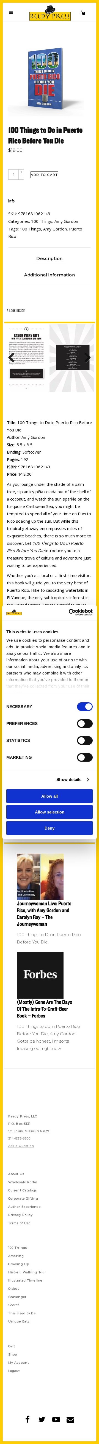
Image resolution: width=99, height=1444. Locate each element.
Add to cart (44, 175)
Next (85, 358)
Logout (14, 1371)
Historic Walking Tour (27, 1272)
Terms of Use (19, 1223)
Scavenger (17, 1297)
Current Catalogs (22, 1190)
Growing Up (18, 1264)
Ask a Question (21, 1146)
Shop (12, 1354)
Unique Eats (18, 1321)
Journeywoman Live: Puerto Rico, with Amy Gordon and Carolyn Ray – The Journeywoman (44, 913)
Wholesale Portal (23, 1182)
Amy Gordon (66, 221)
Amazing (16, 1256)
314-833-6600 (19, 1138)
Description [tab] (49, 258)
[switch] (85, 723)
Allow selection (49, 812)
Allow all (49, 796)
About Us (16, 1174)
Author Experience (24, 1207)
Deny (49, 827)
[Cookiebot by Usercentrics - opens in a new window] (70, 612)
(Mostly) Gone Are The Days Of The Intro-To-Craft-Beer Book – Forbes (44, 1009)
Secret (13, 1305)
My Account (18, 1363)
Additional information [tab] (49, 274)
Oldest (13, 1289)
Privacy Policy (20, 1215)
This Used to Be (22, 1313)
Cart (11, 1346)
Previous (13, 358)
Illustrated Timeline (25, 1280)
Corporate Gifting (23, 1198)
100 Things (41, 221)
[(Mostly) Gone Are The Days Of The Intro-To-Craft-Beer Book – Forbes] (49, 975)
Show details (68, 779)
